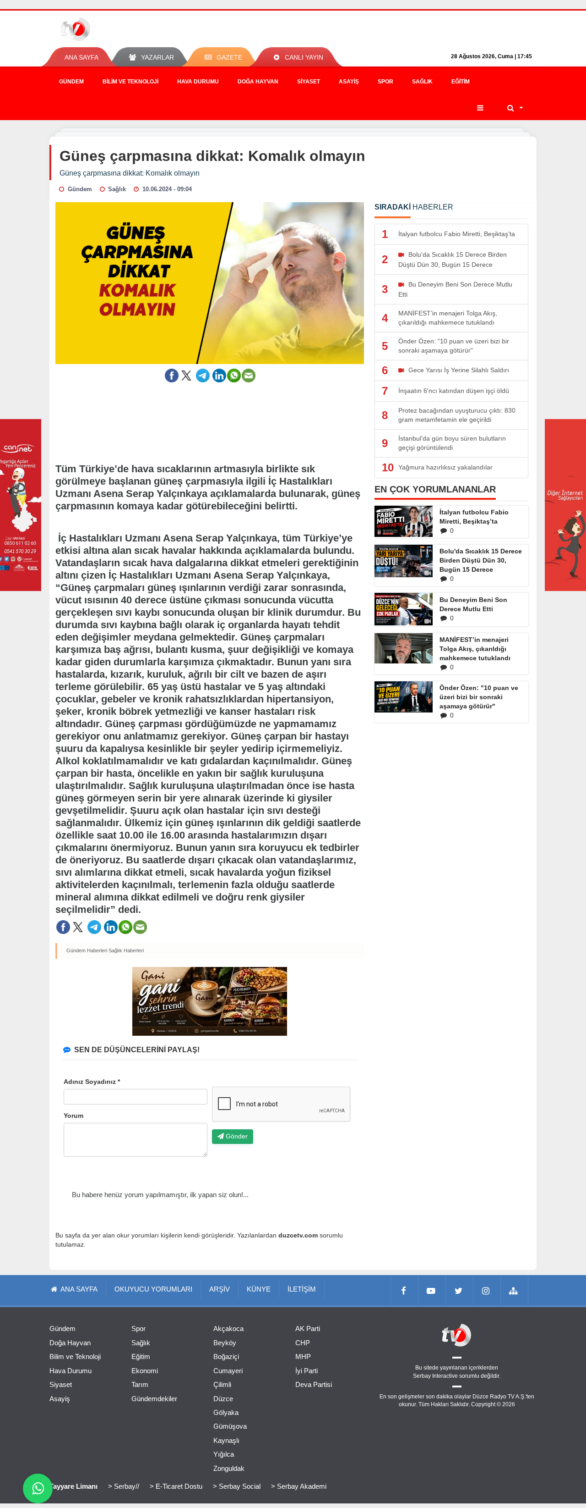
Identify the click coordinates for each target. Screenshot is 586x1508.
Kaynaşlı (226, 1440)
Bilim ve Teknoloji (130, 81)
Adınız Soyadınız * (92, 1081)
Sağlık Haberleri (126, 950)
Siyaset (308, 81)
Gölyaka (226, 1412)
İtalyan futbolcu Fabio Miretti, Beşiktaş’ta (474, 516)
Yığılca (223, 1454)
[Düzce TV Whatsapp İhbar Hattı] (38, 1488)
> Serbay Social (236, 1486)
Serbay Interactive (435, 1376)
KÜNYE (259, 1289)
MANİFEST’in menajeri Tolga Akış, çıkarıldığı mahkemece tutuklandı (475, 649)
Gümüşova (230, 1426)
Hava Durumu (198, 81)
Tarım (139, 1384)
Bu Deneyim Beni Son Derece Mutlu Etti (473, 604)
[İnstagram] (487, 1290)
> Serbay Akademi (298, 1486)
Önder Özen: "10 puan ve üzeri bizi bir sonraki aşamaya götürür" (479, 697)
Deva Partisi (313, 1384)
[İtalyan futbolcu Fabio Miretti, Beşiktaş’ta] (403, 521)
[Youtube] (432, 1290)
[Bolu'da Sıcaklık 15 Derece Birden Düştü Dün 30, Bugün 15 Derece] (403, 561)
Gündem (71, 81)
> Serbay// (123, 1486)
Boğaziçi (226, 1356)
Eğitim (460, 81)
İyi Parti (306, 1371)
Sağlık (422, 81)
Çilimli (222, 1384)
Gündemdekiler (154, 1399)
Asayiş (349, 81)
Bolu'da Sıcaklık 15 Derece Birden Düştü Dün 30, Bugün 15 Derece (481, 560)
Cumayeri (228, 1371)
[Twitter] (459, 1290)
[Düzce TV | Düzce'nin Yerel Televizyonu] (108, 28)
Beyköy (224, 1343)
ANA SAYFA (81, 57)
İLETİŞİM (302, 1289)
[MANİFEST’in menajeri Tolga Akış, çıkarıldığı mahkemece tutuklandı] (403, 648)
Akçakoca (228, 1328)
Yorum (73, 1115)
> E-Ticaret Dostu (176, 1486)
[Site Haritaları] (514, 1290)
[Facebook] (404, 1290)
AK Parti (307, 1328)
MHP (303, 1356)
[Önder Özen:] (403, 697)
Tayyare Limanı (73, 1486)
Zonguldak (228, 1468)
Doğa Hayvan (258, 81)
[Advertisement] (209, 416)
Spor (385, 81)
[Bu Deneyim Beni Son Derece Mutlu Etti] (403, 609)
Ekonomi (144, 1371)
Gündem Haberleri (86, 950)
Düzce (223, 1399)
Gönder (236, 1136)
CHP (302, 1343)
